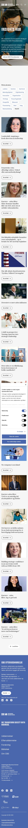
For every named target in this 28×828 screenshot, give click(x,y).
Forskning (5, 745)
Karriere (13, 89)
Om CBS (5, 754)
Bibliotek (5, 749)
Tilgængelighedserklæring (8, 822)
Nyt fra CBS (4, 778)
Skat (14, 105)
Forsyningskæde (16, 99)
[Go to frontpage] (8, 5)
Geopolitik (6, 102)
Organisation (17, 95)
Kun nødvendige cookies (14, 441)
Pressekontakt (5, 776)
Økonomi (15, 102)
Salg (21, 105)
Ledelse (5, 89)
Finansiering (6, 105)
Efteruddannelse (11, 9)
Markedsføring (7, 109)
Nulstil (17, 109)
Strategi (5, 99)
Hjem (4, 9)
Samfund (22, 89)
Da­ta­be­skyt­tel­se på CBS (7, 820)
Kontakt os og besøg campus (9, 774)
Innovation (6, 95)
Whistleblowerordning (7, 825)
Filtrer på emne (6, 85)
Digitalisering (20, 92)
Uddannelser (7, 736)
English (17, 5)
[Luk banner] (25, 384)
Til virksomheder (5, 780)
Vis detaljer (20, 431)
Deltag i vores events (7, 674)
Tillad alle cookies (14, 436)
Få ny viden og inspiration (9, 676)
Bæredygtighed (7, 92)
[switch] (24, 415)
